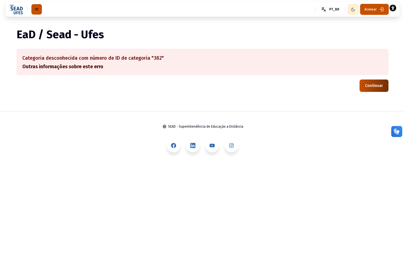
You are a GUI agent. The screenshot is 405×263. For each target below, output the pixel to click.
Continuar (374, 85)
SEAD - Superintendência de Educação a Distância (205, 126)
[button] (330, 9)
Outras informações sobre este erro (62, 67)
